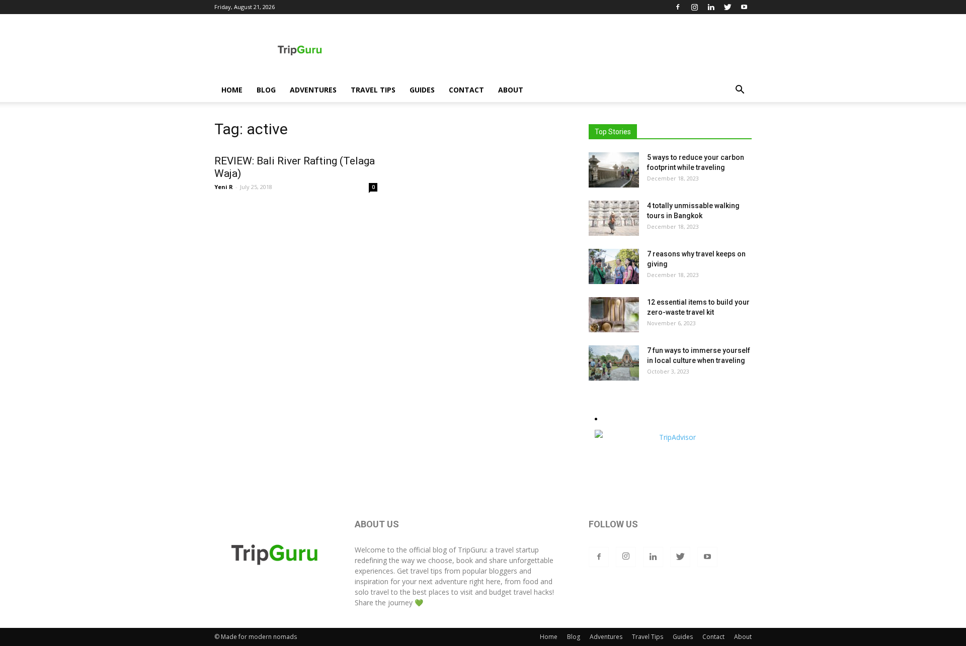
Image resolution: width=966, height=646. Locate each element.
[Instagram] (694, 7)
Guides (422, 90)
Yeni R (223, 187)
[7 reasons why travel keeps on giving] (614, 266)
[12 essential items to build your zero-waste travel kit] (614, 314)
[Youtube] (744, 7)
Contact (466, 90)
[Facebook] (677, 7)
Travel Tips (373, 90)
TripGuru (472, 550)
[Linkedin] (710, 7)
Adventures (313, 90)
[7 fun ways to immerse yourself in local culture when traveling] (614, 363)
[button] (740, 91)
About (510, 90)
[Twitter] (727, 7)
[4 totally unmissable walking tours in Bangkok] (614, 218)
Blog (266, 90)
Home (232, 90)
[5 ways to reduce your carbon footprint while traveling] (614, 170)
